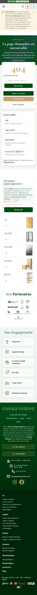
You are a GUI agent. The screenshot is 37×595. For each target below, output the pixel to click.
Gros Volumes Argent (9, 523)
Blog (4, 571)
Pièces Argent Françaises (10, 526)
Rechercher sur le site (10, 75)
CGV (17, 577)
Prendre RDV (18, 99)
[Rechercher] (22, 6)
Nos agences (7, 559)
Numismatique (7, 509)
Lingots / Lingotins (8, 499)
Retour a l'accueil (18, 93)
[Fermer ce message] (33, 12)
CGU (21, 577)
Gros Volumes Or (7, 502)
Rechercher (18, 86)
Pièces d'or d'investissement (11, 504)
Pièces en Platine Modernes (11, 537)
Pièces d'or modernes (9, 507)
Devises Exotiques (8, 550)
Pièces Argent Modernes (10, 518)
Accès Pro (6, 567)
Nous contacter (18, 104)
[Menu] (3, 6)
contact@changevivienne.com (20, 476)
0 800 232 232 (8, 162)
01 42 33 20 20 (20, 471)
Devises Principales (8, 548)
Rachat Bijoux (8, 563)
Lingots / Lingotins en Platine (11, 539)
